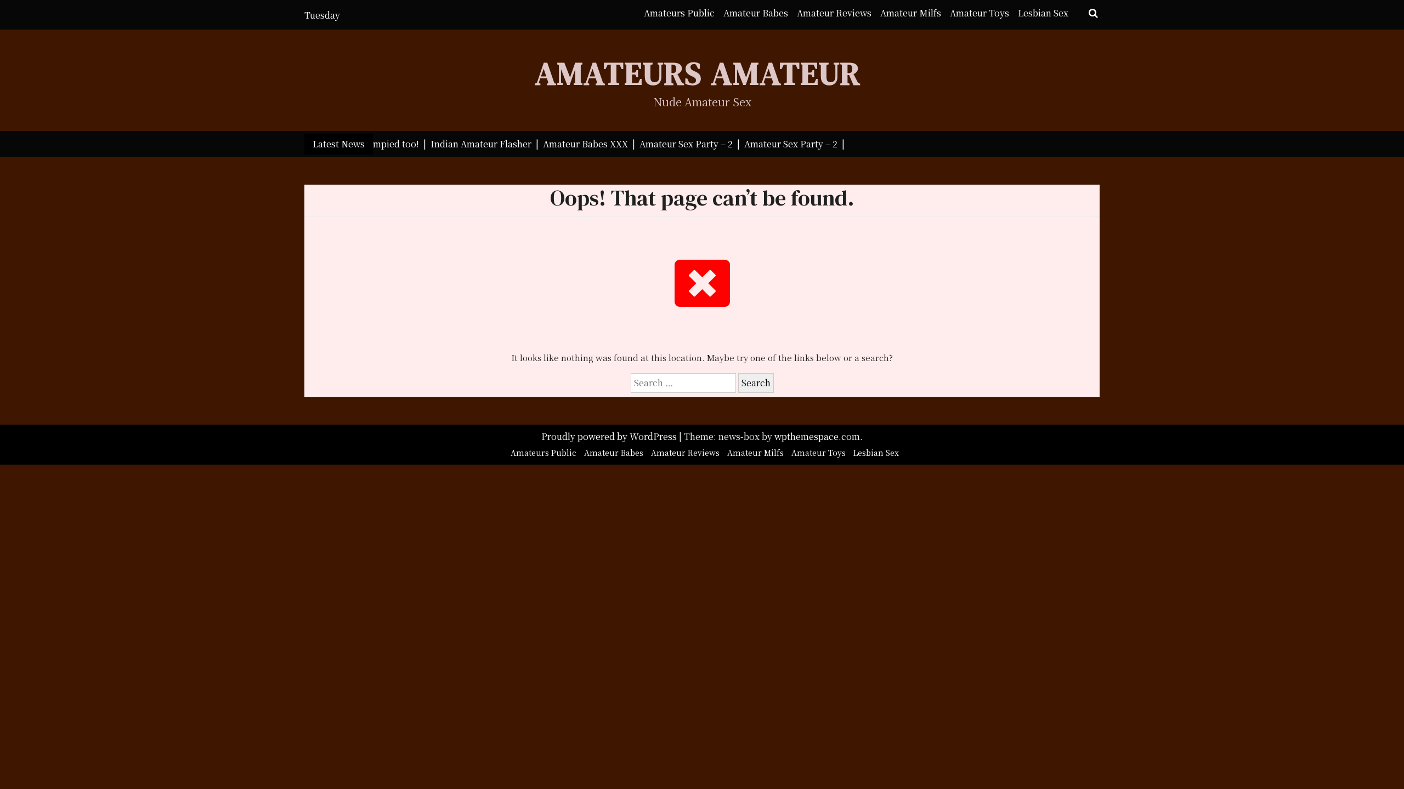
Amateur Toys (979, 13)
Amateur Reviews (834, 13)
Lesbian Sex (1043, 13)
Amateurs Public (679, 13)
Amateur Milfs (910, 13)
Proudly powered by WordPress (610, 436)
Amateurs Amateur (698, 73)
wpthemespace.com (817, 436)
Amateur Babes (755, 13)
